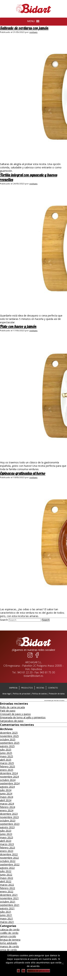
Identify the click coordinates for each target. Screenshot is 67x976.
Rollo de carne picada (12, 707)
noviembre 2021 (9, 898)
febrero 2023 (7, 847)
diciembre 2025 (9, 732)
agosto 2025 (7, 746)
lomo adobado (8, 943)
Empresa (13, 688)
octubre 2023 (7, 820)
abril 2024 (5, 800)
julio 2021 (5, 911)
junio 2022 (6, 874)
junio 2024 (6, 793)
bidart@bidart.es (33, 675)
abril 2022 (5, 881)
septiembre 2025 (9, 742)
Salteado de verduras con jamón (24, 28)
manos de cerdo (9, 946)
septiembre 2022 (9, 864)
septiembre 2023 (9, 824)
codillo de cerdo (9, 933)
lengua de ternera (10, 939)
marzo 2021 (7, 922)
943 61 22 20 (24, 672)
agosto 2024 (7, 786)
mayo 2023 (6, 837)
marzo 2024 (7, 803)
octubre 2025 (7, 739)
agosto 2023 (7, 827)
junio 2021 (6, 915)
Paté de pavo (7, 710)
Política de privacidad (21, 693)
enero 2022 (6, 891)
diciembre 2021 (9, 895)
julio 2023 (5, 830)
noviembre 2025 (9, 736)
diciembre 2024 (9, 773)
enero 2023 (6, 851)
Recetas (40, 688)
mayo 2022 (6, 878)
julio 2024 (5, 790)
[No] (62, 963)
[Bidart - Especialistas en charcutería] (33, 13)
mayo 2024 (6, 797)
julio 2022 (5, 871)
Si (18, 970)
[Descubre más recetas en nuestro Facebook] (37, 657)
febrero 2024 (7, 807)
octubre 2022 (7, 861)
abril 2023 (5, 840)
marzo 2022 (7, 884)
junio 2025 (6, 753)
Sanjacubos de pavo (11, 720)
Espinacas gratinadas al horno (22, 473)
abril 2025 (5, 759)
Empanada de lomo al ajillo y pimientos (23, 717)
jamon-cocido (8, 936)
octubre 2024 (7, 780)
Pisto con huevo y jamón (18, 326)
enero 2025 (6, 770)
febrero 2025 (7, 766)
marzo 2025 (7, 763)
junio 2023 (6, 834)
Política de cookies (39, 693)
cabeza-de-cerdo (9, 929)
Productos (27, 688)
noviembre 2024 (9, 776)
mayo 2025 (6, 756)
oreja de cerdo (8, 949)
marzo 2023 (7, 844)
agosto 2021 (7, 908)
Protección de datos (56, 693)
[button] (31, 21)
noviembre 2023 (9, 817)
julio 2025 (5, 749)
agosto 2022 (7, 867)
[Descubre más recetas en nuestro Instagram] (30, 657)
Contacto (53, 688)
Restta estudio (59, 700)
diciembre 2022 (9, 854)
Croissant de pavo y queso (15, 714)
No (23, 970)
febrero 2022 (7, 888)
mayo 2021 (6, 918)
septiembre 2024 (9, 783)
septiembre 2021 (9, 905)
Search (4, 619)
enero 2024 (6, 810)
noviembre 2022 (9, 857)
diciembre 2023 (9, 813)
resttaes (33, 32)
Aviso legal (7, 693)
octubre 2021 (7, 901)
